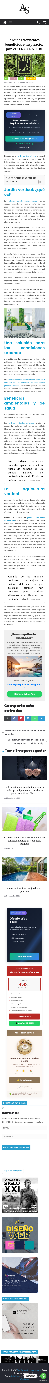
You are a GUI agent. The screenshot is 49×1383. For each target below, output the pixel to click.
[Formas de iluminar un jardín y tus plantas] (24, 859)
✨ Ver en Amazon (24, 1080)
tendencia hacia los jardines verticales (23, 201)
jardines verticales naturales (21, 423)
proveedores (31, 78)
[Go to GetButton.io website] (43, 1380)
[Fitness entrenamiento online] (20, 1179)
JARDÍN (21, 78)
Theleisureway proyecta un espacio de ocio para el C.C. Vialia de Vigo (25, 741)
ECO (6, 78)
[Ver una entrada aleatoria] (44, 22)
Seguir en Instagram (12, 1171)
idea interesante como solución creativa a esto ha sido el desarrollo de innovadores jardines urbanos (24, 382)
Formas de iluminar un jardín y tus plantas (24, 889)
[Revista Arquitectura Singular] (5, 22)
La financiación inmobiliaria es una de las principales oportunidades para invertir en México (24, 790)
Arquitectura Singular (27, 82)
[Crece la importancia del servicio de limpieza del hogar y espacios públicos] (24, 808)
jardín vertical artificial (27, 156)
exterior (13, 78)
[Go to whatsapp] (43, 1376)
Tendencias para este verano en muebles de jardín (25, 732)
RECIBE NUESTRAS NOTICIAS (16, 1147)
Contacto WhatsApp (24, 694)
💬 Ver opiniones (24, 1087)
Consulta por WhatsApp (25, 144)
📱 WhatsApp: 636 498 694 (24, 1023)
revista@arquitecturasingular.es (24, 686)
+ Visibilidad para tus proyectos (24, 138)
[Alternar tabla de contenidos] (39, 182)
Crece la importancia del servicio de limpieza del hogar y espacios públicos (24, 840)
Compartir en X (35, 480)
